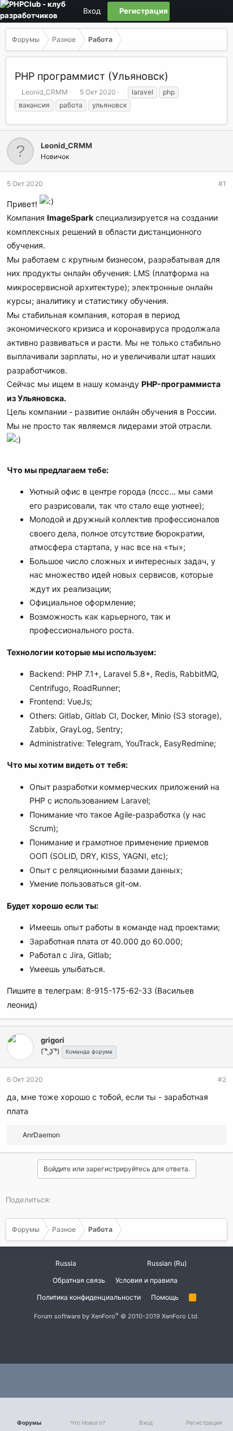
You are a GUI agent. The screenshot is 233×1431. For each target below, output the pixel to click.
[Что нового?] (217, 11)
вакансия (34, 105)
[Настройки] (179, 11)
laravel (142, 92)
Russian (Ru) (166, 1263)
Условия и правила (146, 1280)
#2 (222, 1079)
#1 (222, 183)
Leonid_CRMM (44, 92)
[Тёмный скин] (198, 11)
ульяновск (109, 105)
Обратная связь (79, 1280)
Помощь (165, 1297)
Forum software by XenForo (116, 1316)
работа (71, 105)
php (169, 92)
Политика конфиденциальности (89, 1297)
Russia (65, 1263)
